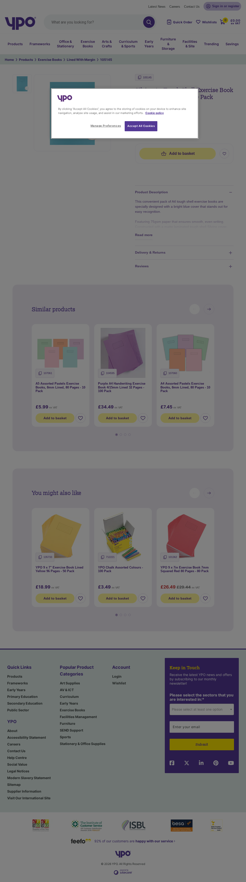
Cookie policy (154, 113)
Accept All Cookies (141, 126)
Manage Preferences (106, 125)
